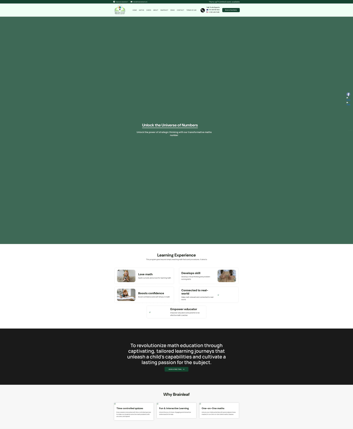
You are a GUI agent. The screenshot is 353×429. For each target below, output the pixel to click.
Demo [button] (172, 10)
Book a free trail (175, 369)
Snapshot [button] (164, 10)
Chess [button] (148, 10)
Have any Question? (122, 2)
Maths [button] (141, 10)
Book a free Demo (231, 10)
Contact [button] (180, 10)
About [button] (155, 10)
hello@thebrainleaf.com (140, 2)
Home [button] (135, 10)
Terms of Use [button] (191, 10)
